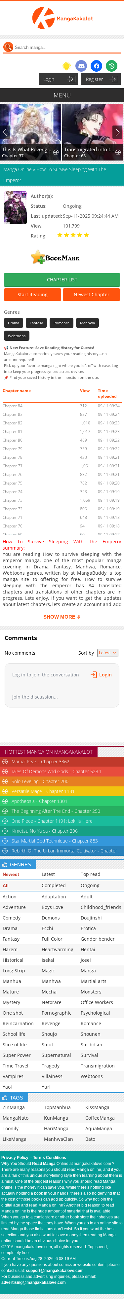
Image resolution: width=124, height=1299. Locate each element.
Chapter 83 (12, 414)
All (6, 885)
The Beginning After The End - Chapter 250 (56, 811)
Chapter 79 (12, 448)
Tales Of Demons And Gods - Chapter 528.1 (57, 771)
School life (14, 1034)
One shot (13, 1013)
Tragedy (51, 1066)
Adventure (14, 907)
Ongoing (90, 885)
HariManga (56, 1128)
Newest (11, 874)
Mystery (11, 1002)
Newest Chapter (91, 294)
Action (10, 896)
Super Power (17, 1055)
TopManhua (57, 1107)
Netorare (52, 1002)
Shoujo (49, 1034)
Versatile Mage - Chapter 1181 (43, 791)
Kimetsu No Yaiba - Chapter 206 (45, 831)
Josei (86, 960)
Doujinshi (91, 918)
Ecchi (47, 928)
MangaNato (15, 1118)
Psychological (95, 1013)
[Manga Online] (62, 18)
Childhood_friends (101, 907)
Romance (61, 322)
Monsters (91, 992)
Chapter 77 (12, 466)
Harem (10, 949)
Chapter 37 (12, 156)
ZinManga (14, 1107)
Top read (91, 874)
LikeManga (14, 1139)
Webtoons (16, 335)
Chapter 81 (12, 431)
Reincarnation (18, 1023)
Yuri (46, 1087)
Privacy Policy (14, 1157)
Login (48, 79)
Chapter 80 (12, 440)
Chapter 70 (12, 526)
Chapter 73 (12, 500)
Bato (90, 1139)
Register (94, 79)
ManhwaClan (58, 1139)
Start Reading (33, 294)
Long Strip (14, 970)
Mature (11, 992)
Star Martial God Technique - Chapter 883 (55, 841)
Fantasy (36, 322)
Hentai (88, 949)
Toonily (11, 1128)
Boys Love (52, 907)
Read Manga (44, 1163)
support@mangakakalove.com (55, 1270)
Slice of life (15, 1044)
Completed (54, 885)
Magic (48, 970)
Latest (48, 874)
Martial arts (93, 981)
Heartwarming (57, 949)
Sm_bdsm (91, 1044)
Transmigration (98, 1066)
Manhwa (87, 322)
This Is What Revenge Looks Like (28, 149)
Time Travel (15, 1066)
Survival (89, 1055)
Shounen (91, 1034)
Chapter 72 (12, 509)
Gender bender (98, 939)
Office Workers (97, 1002)
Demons (51, 918)
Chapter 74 (12, 491)
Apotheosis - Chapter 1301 (39, 801)
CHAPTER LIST (62, 279)
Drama (13, 322)
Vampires (13, 1076)
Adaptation (54, 896)
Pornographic (56, 1013)
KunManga (56, 1118)
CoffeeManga (100, 1118)
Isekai (48, 960)
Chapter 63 (75, 156)
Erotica (88, 928)
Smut (47, 1044)
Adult (87, 896)
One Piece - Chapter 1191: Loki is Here (52, 821)
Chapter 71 (12, 517)
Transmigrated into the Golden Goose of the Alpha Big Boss (90, 149)
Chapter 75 (12, 483)
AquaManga (98, 1128)
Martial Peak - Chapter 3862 (40, 761)
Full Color (52, 939)
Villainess (52, 1076)
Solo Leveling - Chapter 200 (40, 781)
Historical (13, 960)
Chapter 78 (12, 457)
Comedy (12, 918)
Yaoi (7, 1087)
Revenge (51, 1023)
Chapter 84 (12, 406)
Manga (88, 970)
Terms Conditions (49, 1157)
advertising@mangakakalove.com (33, 1282)
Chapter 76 (12, 474)
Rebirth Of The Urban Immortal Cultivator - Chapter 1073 (67, 851)
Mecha (49, 992)
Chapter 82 (12, 423)
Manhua (12, 981)
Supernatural (56, 1055)
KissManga (97, 1107)
